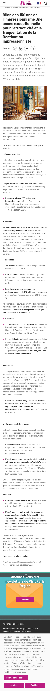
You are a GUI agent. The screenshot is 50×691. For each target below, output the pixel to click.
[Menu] (4, 3)
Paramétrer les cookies (15, 678)
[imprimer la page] (14, 48)
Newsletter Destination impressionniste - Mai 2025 (22, 7)
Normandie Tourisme (14, 330)
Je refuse (14, 685)
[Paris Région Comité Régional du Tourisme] (26, 3)
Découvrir (25, 600)
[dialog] (25, 662)
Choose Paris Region (34, 330)
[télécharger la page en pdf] (20, 48)
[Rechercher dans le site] (45, 3)
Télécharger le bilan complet (15, 556)
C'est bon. (35, 685)
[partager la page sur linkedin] (26, 48)
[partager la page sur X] (33, 48)
